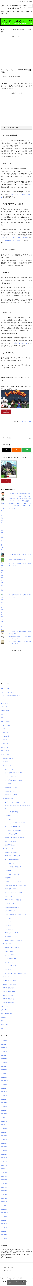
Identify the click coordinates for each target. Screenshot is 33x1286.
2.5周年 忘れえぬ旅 (11, 852)
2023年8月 (4, 1088)
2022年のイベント (8, 848)
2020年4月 (4, 1234)
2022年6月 (4, 1139)
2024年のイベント (8, 944)
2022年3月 (4, 1150)
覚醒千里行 (6, 732)
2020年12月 (4, 1205)
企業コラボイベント (6, 1013)
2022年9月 (4, 1128)
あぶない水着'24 (9, 955)
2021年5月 (4, 1187)
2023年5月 (4, 1099)
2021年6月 (4, 1183)
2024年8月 (4, 1044)
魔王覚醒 (5, 743)
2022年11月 (4, 1121)
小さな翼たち (9, 929)
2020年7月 (4, 1223)
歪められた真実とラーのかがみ (13, 940)
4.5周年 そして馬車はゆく (13, 947)
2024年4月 (4, 1058)
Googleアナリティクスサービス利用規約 (15, 237)
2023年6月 (4, 1095)
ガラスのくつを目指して (12, 962)
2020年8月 (4, 1220)
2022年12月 (4, 1117)
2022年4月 (4, 1146)
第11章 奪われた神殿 (9, 991)
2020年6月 (4, 1227)
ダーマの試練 (6, 725)
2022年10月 (4, 1124)
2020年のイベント (8, 765)
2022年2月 (4, 1154)
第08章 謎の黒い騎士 (9, 980)
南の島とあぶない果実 (11, 787)
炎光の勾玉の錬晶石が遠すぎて (17, 559)
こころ (3, 699)
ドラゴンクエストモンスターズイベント (16, 823)
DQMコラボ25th (9, 903)
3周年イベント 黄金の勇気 (12, 856)
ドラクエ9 (8, 918)
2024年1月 (4, 1069)
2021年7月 (4, 1179)
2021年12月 (4, 1161)
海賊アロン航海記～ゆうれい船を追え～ (16, 885)
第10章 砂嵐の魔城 (8, 988)
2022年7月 (4, 1135)
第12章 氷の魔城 (8, 995)
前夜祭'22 (8, 878)
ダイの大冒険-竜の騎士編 (12, 859)
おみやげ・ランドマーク (7, 692)
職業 (2, 1021)
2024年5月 (4, 1055)
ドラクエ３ (8, 783)
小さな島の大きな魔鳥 (11, 834)
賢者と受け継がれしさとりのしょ (14, 892)
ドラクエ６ (8, 922)
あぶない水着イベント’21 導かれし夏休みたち (17, 807)
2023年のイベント (8, 896)
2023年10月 (4, 1080)
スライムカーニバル (10, 776)
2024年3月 (4, 1062)
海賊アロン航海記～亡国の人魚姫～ (15, 837)
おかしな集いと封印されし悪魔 (13, 772)
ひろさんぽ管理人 (26, 421)
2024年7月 (4, 1047)
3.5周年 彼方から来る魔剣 (13, 900)
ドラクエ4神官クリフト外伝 (13, 867)
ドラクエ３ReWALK (10, 966)
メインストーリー (6, 977)
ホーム (4, 29)
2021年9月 (4, 1172)
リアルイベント (5, 1010)
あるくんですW (5, 688)
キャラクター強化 (6, 721)
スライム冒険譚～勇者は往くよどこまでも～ (17, 914)
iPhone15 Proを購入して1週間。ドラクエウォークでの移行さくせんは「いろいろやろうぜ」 (20, 506)
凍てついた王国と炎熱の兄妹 (13, 830)
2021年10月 (4, 1168)
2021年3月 (4, 1194)
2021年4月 (4, 1190)
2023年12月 (4, 1073)
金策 (2, 1028)
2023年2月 (4, 1110)
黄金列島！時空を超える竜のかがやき (15, 973)
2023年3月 (4, 1106)
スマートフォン (5, 750)
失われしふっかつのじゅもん (13, 881)
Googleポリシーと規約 (12, 240)
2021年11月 (4, 1165)
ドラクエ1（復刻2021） (11, 812)
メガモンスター (5, 1006)
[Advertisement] (16, 50)
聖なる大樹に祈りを (10, 841)
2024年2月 (4, 1066)
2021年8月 (4, 1176)
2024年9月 (4, 1040)
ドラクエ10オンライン (11, 863)
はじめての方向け (8, 758)
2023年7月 (4, 1091)
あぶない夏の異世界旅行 (12, 907)
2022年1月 (4, 1157)
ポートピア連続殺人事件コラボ (11, 695)
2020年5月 (4, 1231)
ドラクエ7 (8, 819)
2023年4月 (4, 1102)
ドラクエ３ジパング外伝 (12, 874)
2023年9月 (4, 1084)
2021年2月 (4, 1198)
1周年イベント (9, 769)
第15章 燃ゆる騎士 (8, 1002)
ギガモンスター (5, 747)
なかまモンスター (6, 703)
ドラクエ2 (8, 815)
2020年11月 (4, 1209)
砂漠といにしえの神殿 (11, 794)
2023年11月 (4, 1077)
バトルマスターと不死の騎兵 (13, 826)
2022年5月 (4, 1143)
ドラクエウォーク (6, 754)
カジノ (3, 717)
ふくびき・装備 (5, 710)
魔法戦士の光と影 (10, 845)
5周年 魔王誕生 (10, 951)
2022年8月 (4, 1132)
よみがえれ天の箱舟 (10, 958)
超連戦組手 (6, 736)
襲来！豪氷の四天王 (10, 889)
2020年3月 (4, 1238)
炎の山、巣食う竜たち (11, 791)
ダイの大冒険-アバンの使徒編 (13, 780)
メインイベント (5, 761)
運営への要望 (4, 1024)
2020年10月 (4, 1212)
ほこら (3, 714)
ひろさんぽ (4, 706)
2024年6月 (4, 1051)
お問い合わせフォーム (20, 343)
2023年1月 (4, 1113)
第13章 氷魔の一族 (8, 999)
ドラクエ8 (8, 870)
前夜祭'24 (8, 969)
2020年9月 (4, 1216)
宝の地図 (3, 1017)
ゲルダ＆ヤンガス (10, 911)
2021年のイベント (8, 798)
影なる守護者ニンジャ (11, 936)
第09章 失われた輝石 (9, 984)
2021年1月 (4, 1201)
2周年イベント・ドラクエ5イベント (15, 802)
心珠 (4, 728)
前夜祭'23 (8, 925)
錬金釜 (5, 739)
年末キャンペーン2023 (11, 933)
